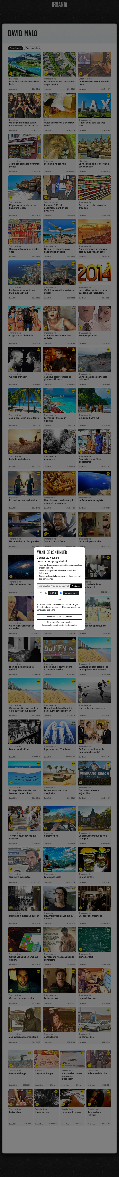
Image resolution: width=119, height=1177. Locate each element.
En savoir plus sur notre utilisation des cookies (59, 625)
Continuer (76, 586)
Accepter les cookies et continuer (59, 617)
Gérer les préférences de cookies (59, 622)
